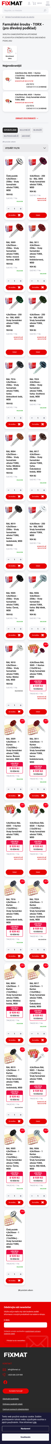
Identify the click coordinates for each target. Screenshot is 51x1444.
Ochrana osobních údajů (12, 1404)
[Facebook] (5, 1381)
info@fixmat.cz (14, 1370)
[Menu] (47, 3)
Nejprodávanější (11, 136)
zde (34, 1422)
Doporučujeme (10, 130)
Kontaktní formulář (15, 1391)
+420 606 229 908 (15, 1375)
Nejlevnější (25, 130)
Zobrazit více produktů (26, 118)
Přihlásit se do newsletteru (16, 1341)
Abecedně (26, 136)
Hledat (45, 10)
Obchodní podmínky (11, 1399)
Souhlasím (25, 1437)
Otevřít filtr (12, 148)
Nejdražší (37, 130)
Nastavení (25, 1428)
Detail (38, 215)
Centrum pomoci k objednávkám (16, 1409)
